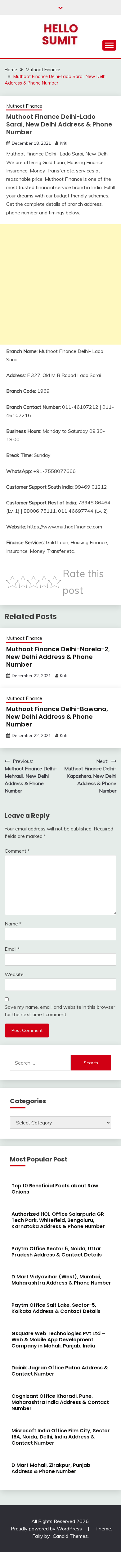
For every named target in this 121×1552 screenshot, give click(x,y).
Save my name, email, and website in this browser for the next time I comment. (60, 1010)
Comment (17, 851)
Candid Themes (70, 1536)
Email (12, 949)
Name (13, 924)
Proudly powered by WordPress (47, 1528)
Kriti (63, 143)
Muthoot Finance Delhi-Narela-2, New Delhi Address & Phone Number (58, 657)
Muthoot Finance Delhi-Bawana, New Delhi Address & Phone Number (57, 717)
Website (14, 974)
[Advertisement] (60, 284)
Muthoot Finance (24, 106)
